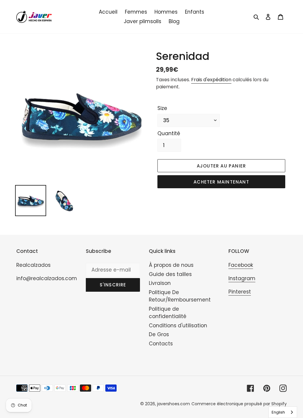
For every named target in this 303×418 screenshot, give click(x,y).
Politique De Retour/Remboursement (180, 296)
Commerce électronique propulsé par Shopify (239, 404)
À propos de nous (171, 265)
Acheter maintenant (221, 182)
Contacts (161, 343)
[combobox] (282, 412)
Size (162, 108)
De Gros (159, 334)
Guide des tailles (170, 274)
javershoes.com (173, 404)
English (278, 412)
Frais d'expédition (211, 79)
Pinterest (239, 291)
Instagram (241, 278)
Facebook (240, 265)
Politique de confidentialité (167, 312)
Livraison (160, 283)
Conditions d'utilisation (178, 325)
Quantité (168, 133)
